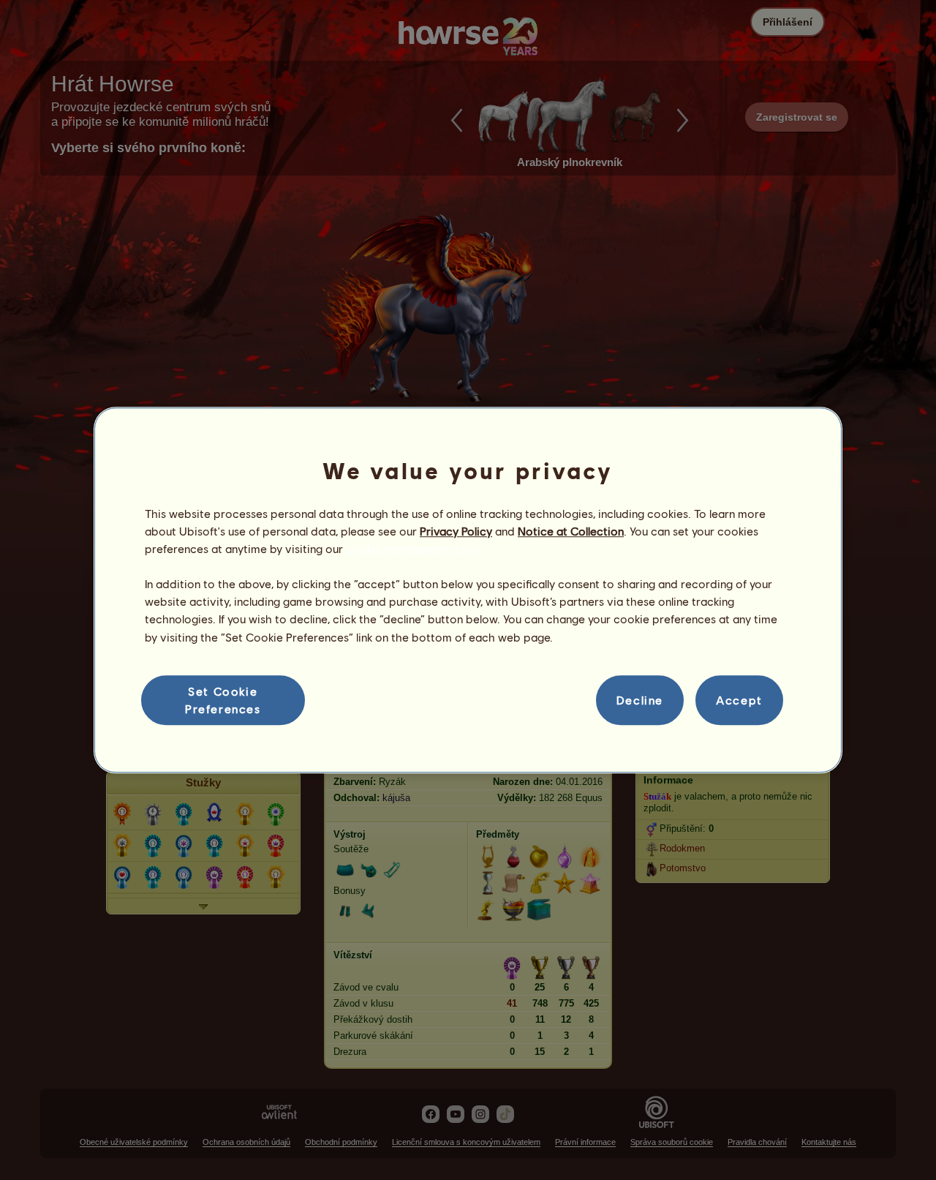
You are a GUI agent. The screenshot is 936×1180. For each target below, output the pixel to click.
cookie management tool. (413, 548)
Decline (639, 700)
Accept (739, 700)
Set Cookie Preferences (223, 699)
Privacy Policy (456, 531)
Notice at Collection (571, 531)
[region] (468, 590)
